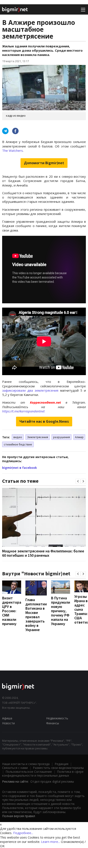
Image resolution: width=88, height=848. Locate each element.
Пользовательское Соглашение (29, 772)
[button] (78, 481)
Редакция (61, 764)
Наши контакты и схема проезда (26, 764)
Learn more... (50, 841)
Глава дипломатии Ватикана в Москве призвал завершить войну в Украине (36, 614)
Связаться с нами (15, 768)
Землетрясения (37, 437)
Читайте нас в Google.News (44, 421)
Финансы (52, 723)
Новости (8, 723)
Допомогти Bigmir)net (44, 163)
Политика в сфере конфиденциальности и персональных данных (43, 773)
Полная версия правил (18, 816)
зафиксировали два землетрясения (30, 390)
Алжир (79, 437)
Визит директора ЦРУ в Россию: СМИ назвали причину (11, 610)
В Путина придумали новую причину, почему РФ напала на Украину (60, 610)
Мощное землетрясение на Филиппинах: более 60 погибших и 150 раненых (43, 553)
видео (17, 437)
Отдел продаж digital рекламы (52, 781)
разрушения (61, 437)
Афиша (7, 718)
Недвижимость (57, 718)
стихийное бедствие (18, 444)
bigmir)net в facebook (19, 468)
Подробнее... (23, 833)
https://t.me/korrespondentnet (23, 411)
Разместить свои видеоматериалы (58, 768)
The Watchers (12, 150)
